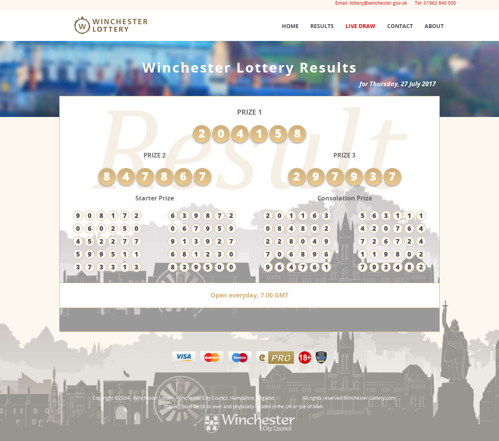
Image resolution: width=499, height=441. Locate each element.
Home (290, 26)
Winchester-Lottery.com (369, 398)
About (434, 26)
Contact (400, 26)
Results (322, 26)
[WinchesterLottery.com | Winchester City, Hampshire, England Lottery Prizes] (90, 67)
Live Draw (360, 26)
